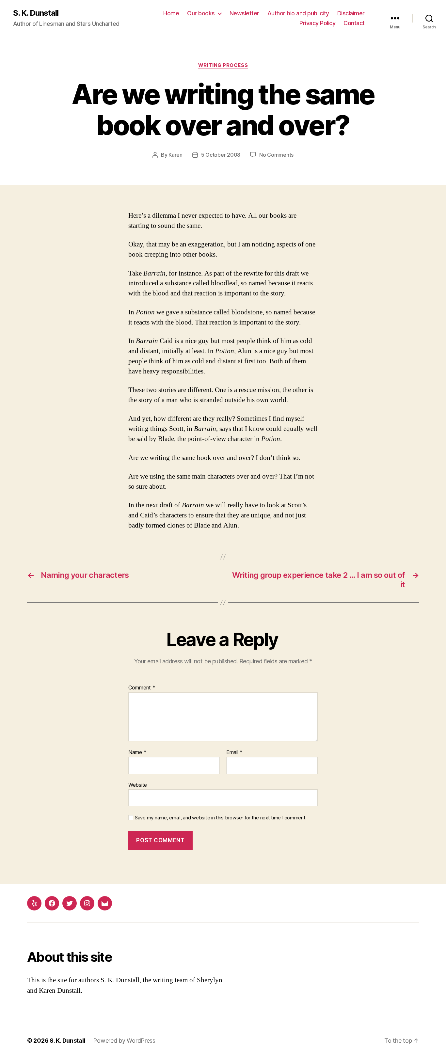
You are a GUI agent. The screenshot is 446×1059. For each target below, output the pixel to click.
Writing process (223, 65)
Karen (175, 154)
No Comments (276, 154)
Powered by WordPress (124, 1040)
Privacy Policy (317, 23)
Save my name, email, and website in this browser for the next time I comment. (221, 818)
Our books (201, 13)
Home (171, 13)
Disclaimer (351, 13)
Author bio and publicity (298, 13)
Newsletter (244, 13)
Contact (354, 23)
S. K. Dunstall (35, 13)
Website (137, 785)
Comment (141, 688)
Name (137, 752)
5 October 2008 (220, 154)
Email (234, 752)
